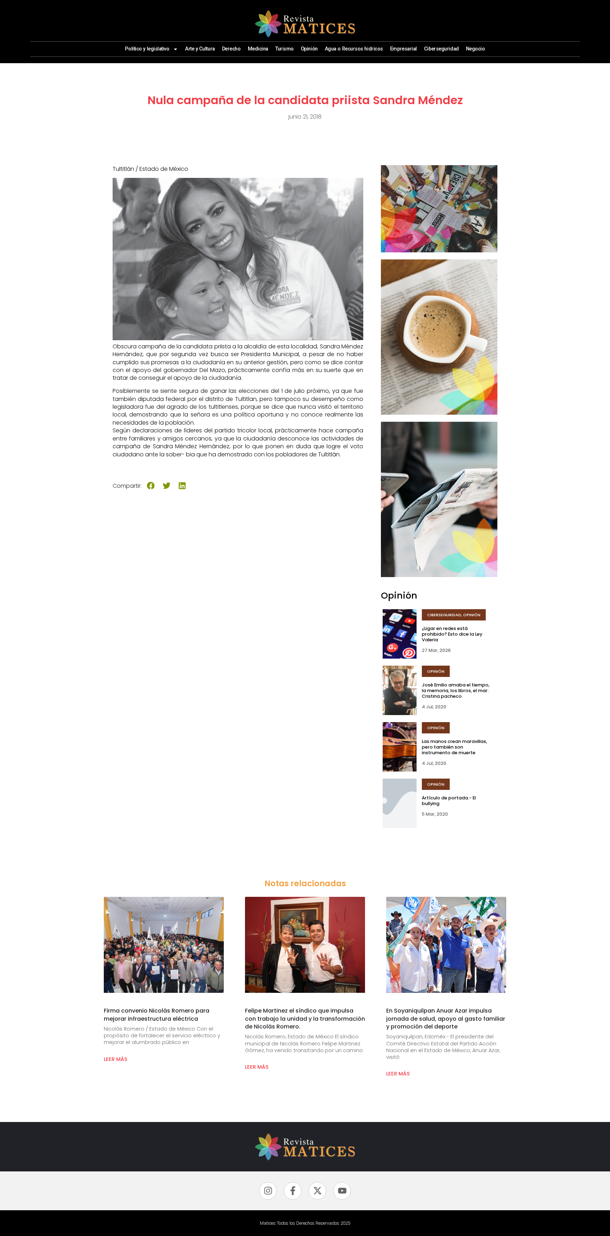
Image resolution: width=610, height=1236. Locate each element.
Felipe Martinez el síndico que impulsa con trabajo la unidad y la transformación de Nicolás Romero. (305, 1019)
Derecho (231, 49)
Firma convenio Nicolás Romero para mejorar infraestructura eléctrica (156, 1014)
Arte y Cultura (200, 49)
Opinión (309, 49)
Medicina (258, 49)
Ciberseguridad (441, 49)
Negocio (475, 49)
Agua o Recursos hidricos (354, 49)
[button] (151, 486)
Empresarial (403, 49)
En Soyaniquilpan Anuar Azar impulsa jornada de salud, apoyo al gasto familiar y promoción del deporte (445, 1019)
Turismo (284, 49)
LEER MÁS (115, 1059)
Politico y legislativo (147, 49)
